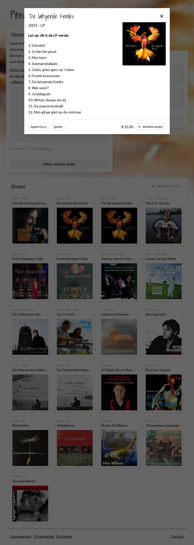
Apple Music (39, 127)
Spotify (58, 127)
